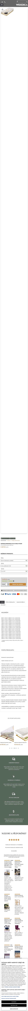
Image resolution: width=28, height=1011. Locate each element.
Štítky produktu (10, 602)
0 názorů (8, 540)
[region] (14, 984)
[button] (2, 9)
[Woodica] (22, 5)
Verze (2, 563)
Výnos (2, 568)
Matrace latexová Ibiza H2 (6, 742)
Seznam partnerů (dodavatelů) (8, 998)
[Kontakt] (5, 2)
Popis (2, 602)
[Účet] (2, 2)
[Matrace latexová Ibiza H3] (21, 732)
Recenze (3, 605)
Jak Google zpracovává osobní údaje (10, 996)
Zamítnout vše (14, 1005)
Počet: (3, 584)
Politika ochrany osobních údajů (12, 987)
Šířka (2, 558)
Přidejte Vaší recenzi (16, 540)
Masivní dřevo (21, 602)
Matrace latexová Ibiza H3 (20, 742)
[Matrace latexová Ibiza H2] (7, 732)
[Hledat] (27, 2)
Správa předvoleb (14, 1008)
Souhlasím (14, 1001)
